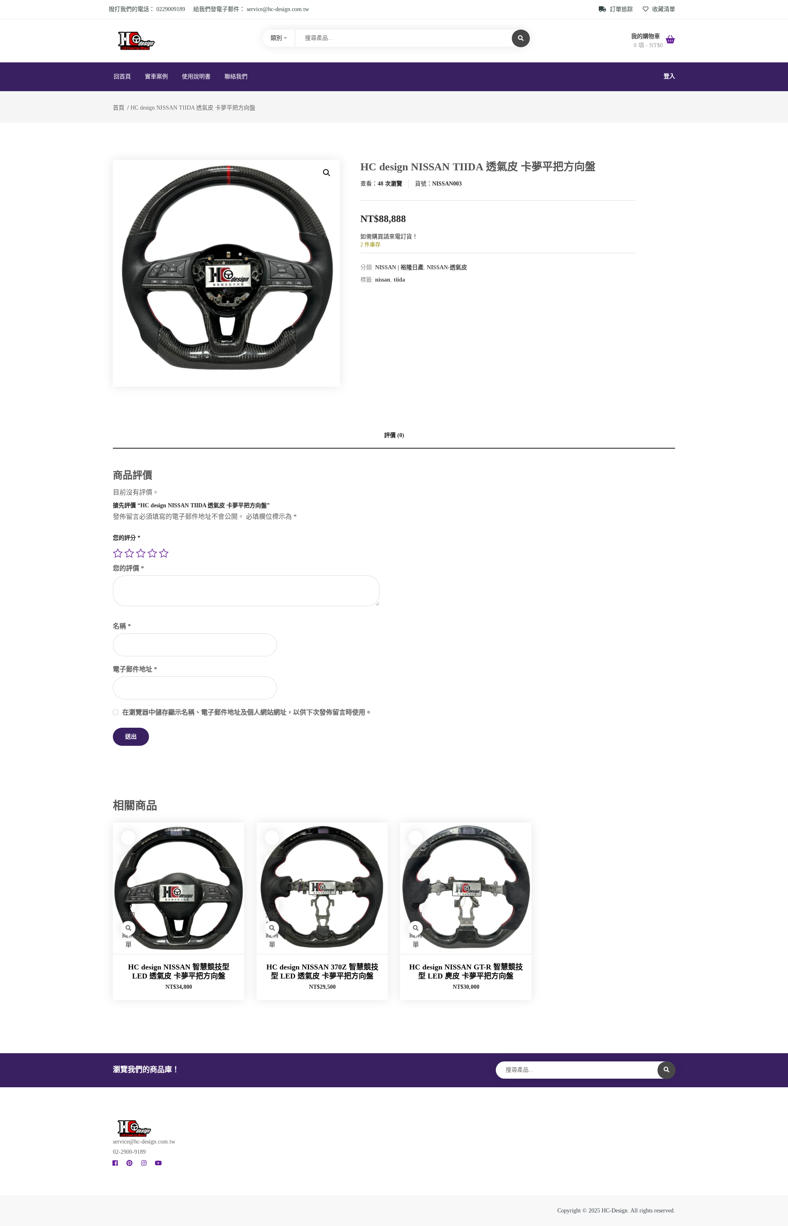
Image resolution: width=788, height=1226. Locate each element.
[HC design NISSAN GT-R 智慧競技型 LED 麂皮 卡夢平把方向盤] (465, 888)
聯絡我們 (235, 76)
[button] (326, 172)
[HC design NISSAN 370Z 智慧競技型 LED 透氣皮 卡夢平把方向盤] (322, 888)
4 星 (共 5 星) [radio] (152, 553)
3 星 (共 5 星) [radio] (141, 553)
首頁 (118, 108)
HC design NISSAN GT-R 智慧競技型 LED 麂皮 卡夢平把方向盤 (466, 971)
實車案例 (156, 76)
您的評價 (128, 568)
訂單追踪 (621, 9)
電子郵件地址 (135, 669)
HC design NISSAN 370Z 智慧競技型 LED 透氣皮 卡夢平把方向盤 (322, 971)
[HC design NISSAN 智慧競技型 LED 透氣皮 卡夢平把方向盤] (178, 888)
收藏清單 (663, 9)
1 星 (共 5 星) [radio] (118, 553)
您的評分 (126, 538)
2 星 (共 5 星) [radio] (129, 553)
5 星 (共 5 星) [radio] (164, 553)
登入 (669, 76)
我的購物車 (646, 36)
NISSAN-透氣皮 (447, 267)
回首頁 (122, 76)
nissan (382, 280)
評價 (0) (394, 435)
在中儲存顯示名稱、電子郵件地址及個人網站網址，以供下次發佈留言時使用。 (247, 712)
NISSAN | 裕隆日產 (399, 267)
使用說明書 (196, 76)
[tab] (394, 436)
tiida (399, 280)
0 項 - (648, 45)
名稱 (122, 626)
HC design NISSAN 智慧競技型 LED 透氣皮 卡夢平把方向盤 (178, 971)
